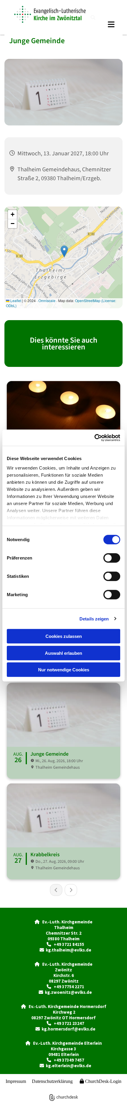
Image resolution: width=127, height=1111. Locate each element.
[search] (93, 17)
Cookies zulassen (63, 636)
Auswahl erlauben (63, 652)
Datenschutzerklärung (52, 1081)
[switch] (111, 558)
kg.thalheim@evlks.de (68, 950)
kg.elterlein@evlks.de (68, 1065)
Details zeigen (94, 618)
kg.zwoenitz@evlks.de (68, 992)
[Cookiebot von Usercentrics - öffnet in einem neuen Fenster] (94, 437)
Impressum (16, 1081)
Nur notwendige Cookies (63, 669)
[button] (104, 24)
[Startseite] (50, 14)
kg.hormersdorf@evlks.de (68, 1029)
